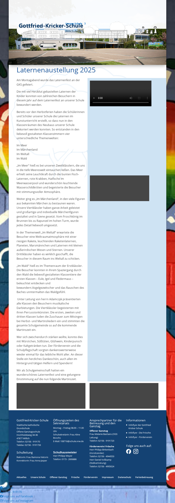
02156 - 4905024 (106, 466)
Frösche (121, 23)
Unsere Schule (73, 23)
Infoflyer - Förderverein (140, 437)
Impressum (108, 477)
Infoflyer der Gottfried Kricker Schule (140, 426)
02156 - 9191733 (33, 445)
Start (25, 23)
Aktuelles (37, 23)
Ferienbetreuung (144, 477)
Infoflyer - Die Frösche (140, 432)
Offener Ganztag (99, 23)
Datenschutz (124, 477)
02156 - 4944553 (106, 456)
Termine (56, 23)
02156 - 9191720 (106, 440)
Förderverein (142, 23)
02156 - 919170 (32, 441)
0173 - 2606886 (69, 459)
